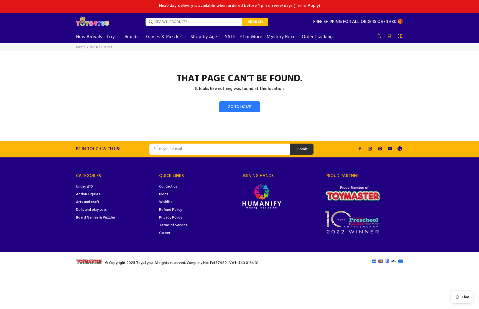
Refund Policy (170, 210)
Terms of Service (173, 225)
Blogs (163, 194)
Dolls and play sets (91, 210)
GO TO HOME (239, 107)
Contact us (168, 186)
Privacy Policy (170, 217)
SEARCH (255, 22)
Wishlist (165, 202)
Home (80, 47)
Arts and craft (88, 202)
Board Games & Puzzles (96, 217)
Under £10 (84, 186)
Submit (301, 149)
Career (164, 233)
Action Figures (88, 194)
